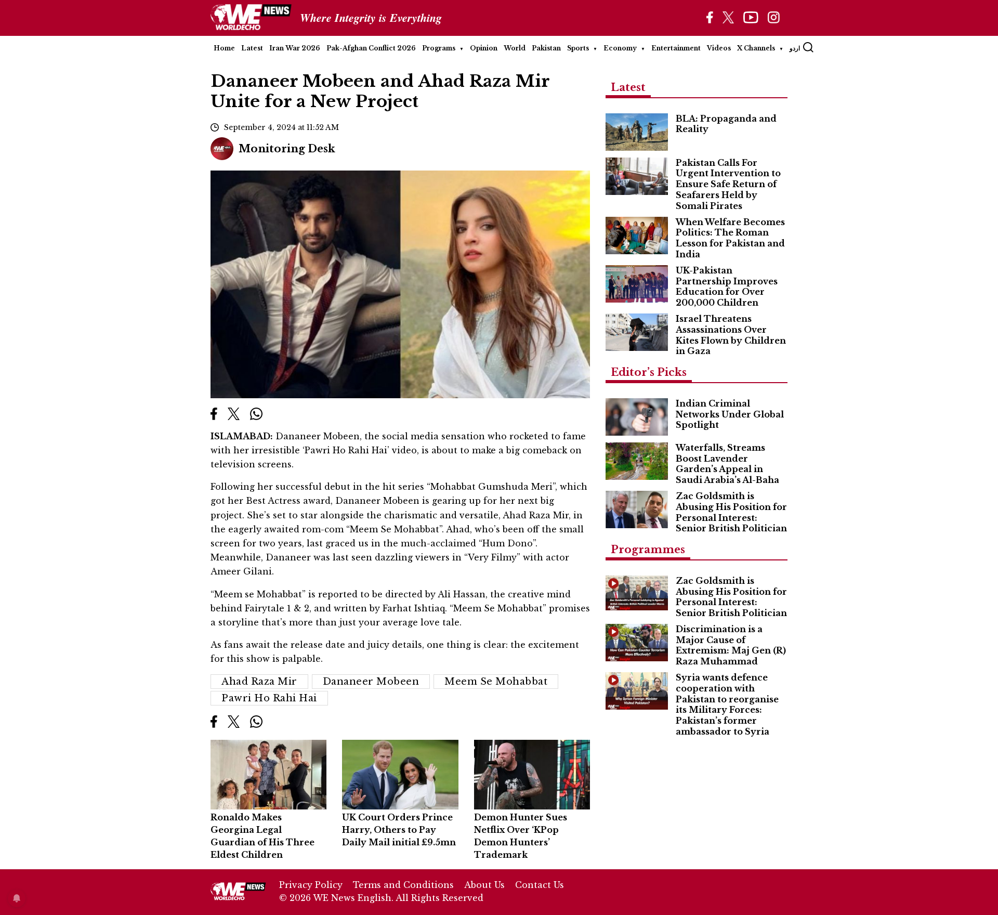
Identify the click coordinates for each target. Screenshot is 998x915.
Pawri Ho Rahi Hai (269, 698)
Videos (719, 48)
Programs (438, 48)
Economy (620, 48)
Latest (252, 48)
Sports (578, 48)
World (515, 48)
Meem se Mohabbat (495, 681)
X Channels (756, 48)
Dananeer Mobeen (371, 681)
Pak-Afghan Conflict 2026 (371, 48)
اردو (795, 48)
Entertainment (676, 48)
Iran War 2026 (294, 48)
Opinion (483, 48)
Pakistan (546, 48)
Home (224, 48)
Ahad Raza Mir (259, 681)
